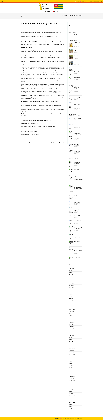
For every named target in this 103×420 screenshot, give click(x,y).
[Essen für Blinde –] (71, 216)
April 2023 (71, 341)
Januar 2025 (71, 300)
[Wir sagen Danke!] (71, 98)
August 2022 (71, 356)
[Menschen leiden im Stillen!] (71, 120)
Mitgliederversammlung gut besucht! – (75, 15)
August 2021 (71, 382)
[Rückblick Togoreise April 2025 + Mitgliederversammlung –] (71, 179)
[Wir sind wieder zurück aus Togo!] (71, 236)
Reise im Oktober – (77, 144)
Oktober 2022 (71, 352)
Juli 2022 (70, 359)
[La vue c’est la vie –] (71, 203)
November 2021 (72, 376)
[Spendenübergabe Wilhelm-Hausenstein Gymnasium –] (71, 189)
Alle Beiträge (87, 1)
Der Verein (71, 30)
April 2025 (71, 296)
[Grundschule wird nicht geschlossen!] (71, 152)
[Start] (62, 15)
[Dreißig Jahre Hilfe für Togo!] (71, 63)
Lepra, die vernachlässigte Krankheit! (77, 209)
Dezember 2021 (72, 374)
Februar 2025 (71, 298)
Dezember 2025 (72, 283)
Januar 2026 (71, 281)
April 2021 (71, 389)
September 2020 (72, 402)
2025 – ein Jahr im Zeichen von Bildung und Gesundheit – (77, 106)
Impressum (92, 1)
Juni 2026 (70, 272)
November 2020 (72, 397)
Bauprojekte (71, 27)
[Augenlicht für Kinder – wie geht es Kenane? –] (71, 45)
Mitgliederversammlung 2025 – (75, 157)
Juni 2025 (70, 292)
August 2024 (71, 311)
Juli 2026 (70, 270)
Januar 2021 (71, 393)
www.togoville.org (37, 134)
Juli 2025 (70, 289)
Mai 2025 (70, 294)
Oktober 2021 (71, 378)
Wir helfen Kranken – (78, 77)
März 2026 (71, 276)
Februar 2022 (71, 369)
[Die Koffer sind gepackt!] (71, 197)
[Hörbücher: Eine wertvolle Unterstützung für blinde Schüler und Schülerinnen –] (71, 88)
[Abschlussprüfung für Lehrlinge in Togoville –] (71, 251)
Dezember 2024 (72, 302)
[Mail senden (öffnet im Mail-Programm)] (4, 1)
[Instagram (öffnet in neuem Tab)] (2, 1)
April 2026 (71, 274)
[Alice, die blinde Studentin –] (71, 57)
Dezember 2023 (72, 326)
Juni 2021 (70, 387)
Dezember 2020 (72, 395)
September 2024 (72, 309)
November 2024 (72, 304)
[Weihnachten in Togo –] (71, 222)
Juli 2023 (70, 337)
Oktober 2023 (71, 330)
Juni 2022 (70, 361)
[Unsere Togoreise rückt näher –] (71, 243)
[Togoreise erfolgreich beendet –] (71, 126)
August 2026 (71, 268)
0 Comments (76, 47)
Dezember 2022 (72, 348)
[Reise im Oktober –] (71, 145)
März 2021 (71, 391)
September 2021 (72, 380)
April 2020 (71, 406)
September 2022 (72, 354)
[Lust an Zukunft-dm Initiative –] (71, 259)
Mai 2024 (70, 317)
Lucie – (75, 50)
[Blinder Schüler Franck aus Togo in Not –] (71, 229)
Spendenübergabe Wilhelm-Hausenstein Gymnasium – (78, 188)
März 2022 (71, 367)
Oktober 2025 (71, 287)
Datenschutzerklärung (98, 1)
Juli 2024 (70, 313)
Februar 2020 (71, 410)
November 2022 (72, 350)
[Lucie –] (71, 51)
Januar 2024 (71, 324)
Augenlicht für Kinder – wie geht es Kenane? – (78, 44)
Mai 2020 (70, 404)
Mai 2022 (70, 363)
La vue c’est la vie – (77, 202)
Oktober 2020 (71, 400)
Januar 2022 (71, 372)
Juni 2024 (70, 315)
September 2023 (72, 333)
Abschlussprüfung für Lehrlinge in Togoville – (78, 250)
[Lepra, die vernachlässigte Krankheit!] (71, 210)
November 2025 (72, 285)
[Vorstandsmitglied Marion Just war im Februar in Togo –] (71, 71)
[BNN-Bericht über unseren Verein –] (71, 164)
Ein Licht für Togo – (72, 114)
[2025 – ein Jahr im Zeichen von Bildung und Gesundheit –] (71, 107)
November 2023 (72, 328)
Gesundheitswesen (72, 32)
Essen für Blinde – (77, 215)
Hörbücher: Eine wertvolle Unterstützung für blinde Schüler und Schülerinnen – (77, 87)
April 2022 (71, 365)
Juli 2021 (70, 384)
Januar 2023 (71, 346)
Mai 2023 (70, 339)
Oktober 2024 (71, 307)
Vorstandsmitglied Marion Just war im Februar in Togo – (77, 70)
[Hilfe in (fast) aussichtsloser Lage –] (71, 171)
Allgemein (71, 25)
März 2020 (71, 408)
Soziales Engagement (73, 34)
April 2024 (71, 320)
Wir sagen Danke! (77, 97)
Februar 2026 (71, 279)
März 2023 (71, 343)
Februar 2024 (71, 322)
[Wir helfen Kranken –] (71, 78)
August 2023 (71, 335)
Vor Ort (70, 36)
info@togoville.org (28, 134)
